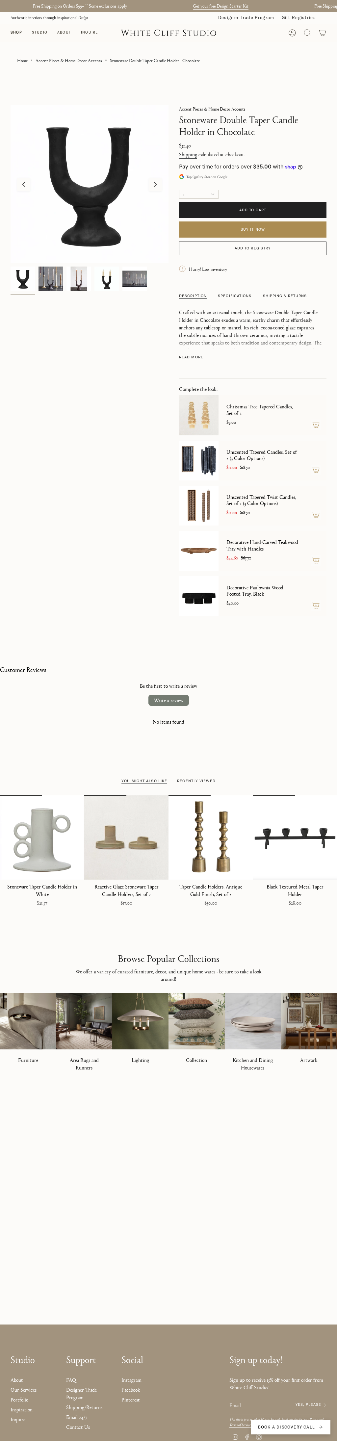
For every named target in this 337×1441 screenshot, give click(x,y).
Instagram (131, 1379)
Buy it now (253, 229)
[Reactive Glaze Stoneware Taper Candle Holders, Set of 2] (126, 837)
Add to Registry (253, 248)
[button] (39, 32)
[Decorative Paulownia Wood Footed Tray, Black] (199, 596)
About (17, 1379)
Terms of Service (240, 1425)
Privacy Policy (308, 1419)
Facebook (130, 1389)
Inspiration (22, 1409)
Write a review (168, 700)
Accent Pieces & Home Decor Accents (69, 60)
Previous (23, 184)
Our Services (24, 1389)
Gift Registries (299, 17)
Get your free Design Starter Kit (209, 5)
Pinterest (130, 1399)
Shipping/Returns (84, 1407)
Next (155, 184)
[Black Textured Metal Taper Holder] (295, 837)
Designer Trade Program (246, 17)
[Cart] (322, 33)
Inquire (18, 1419)
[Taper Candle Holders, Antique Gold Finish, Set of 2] (210, 837)
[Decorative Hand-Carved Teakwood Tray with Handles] (199, 551)
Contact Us (78, 1426)
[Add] (316, 425)
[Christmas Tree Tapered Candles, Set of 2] (199, 415)
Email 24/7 (76, 1417)
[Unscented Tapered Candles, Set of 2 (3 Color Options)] (199, 460)
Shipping (188, 154)
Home (22, 60)
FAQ (71, 1379)
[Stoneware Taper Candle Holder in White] (42, 837)
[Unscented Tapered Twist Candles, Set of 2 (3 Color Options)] (199, 506)
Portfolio (19, 1399)
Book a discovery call (286, 1427)
